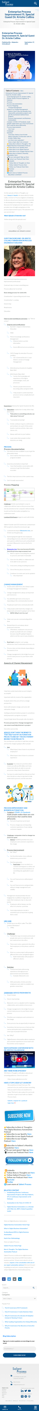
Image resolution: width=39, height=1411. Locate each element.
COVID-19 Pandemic (22, 812)
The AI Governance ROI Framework (16, 1308)
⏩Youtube (9, 1179)
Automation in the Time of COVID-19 (19, 1203)
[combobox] (19, 1298)
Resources (4, 1392)
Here (29, 1134)
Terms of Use (22, 1400)
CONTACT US (5, 1409)
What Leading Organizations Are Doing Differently (21, 1322)
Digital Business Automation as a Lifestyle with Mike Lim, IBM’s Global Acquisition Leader (20, 1209)
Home (17, 19)
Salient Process (25, 1184)
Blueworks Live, (25, 530)
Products (4, 1391)
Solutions (4, 1389)
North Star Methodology (12, 1238)
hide (21, 91)
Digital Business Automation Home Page (17, 1224)
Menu (35, 1409)
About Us (4, 1394)
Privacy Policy (30, 1400)
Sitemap (15, 1400)
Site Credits (8, 1400)
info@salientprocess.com (19, 1384)
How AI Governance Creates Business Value (19, 1312)
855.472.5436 (16, 1382)
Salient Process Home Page (12, 1245)
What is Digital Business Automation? (16, 1228)
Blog (22, 19)
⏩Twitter (9, 1182)
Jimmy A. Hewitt (12, 195)
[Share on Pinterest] (26, 1279)
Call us (19, 1409)
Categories (6, 1295)
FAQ (3, 1397)
